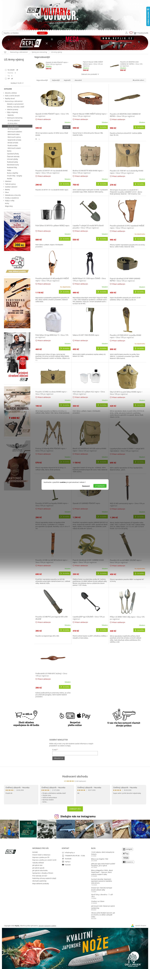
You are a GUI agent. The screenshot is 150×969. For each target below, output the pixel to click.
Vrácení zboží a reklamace (41, 855)
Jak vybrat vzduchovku (40, 870)
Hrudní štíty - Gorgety (14, 176)
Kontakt (35, 852)
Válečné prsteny (12, 109)
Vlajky (9, 170)
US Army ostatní (13, 129)
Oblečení (8, 181)
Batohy (7, 190)
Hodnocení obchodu (75, 776)
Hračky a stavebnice (12, 198)
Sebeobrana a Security (13, 195)
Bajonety (11, 115)
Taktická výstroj (10, 184)
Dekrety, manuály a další (15, 107)
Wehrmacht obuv (13, 134)
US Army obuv (12, 123)
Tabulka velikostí (38, 863)
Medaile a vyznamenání (15, 104)
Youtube (68, 865)
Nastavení (86, 486)
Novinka (12, 73)
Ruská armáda (13, 145)
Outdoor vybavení (11, 187)
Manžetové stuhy (13, 165)
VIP (10, 79)
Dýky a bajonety (12, 112)
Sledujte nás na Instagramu (78, 816)
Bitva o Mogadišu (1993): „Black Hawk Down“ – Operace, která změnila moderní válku (102, 872)
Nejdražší (67, 80)
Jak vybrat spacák (38, 868)
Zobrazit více (75, 809)
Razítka (9, 178)
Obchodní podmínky (39, 881)
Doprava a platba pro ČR (40, 857)
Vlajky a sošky (9, 201)
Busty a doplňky (12, 173)
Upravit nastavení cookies (47, 926)
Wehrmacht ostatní (14, 148)
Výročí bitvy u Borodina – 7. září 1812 (102, 895)
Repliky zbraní (10, 98)
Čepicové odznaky (13, 156)
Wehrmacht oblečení (15, 132)
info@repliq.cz (70, 853)
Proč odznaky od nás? (39, 876)
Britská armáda (13, 143)
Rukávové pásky (12, 162)
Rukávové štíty (12, 167)
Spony (9, 151)
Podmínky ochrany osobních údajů (44, 878)
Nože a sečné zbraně (12, 96)
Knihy (7, 203)
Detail (66, 127)
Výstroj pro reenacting (14, 118)
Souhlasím (101, 486)
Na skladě (13, 70)
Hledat (42, 33)
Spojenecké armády (14, 140)
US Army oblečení (14, 120)
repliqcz (67, 862)
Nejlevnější (56, 80)
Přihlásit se (58, 758)
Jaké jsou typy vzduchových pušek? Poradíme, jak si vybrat (103, 865)
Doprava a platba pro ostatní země (44, 860)
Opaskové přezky (13, 154)
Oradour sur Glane (97, 901)
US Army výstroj (13, 126)
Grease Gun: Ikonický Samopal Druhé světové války (101, 889)
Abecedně (78, 80)
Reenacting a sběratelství (13, 101)
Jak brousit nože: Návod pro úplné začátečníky (103, 907)
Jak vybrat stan (37, 865)
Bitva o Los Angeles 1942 (99, 859)
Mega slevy (9, 206)
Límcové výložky (12, 159)
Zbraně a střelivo (11, 93)
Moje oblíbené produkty (40, 884)
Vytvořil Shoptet (140, 925)
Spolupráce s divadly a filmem (42, 873)
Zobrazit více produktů (89, 74)
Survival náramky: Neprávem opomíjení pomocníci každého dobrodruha (101, 881)
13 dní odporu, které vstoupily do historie (102, 853)
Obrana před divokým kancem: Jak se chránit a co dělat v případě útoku (103, 915)
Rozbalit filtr (16, 83)
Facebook (68, 859)
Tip (10, 76)
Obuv (7, 192)
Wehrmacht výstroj (14, 137)
